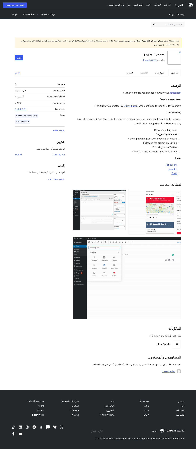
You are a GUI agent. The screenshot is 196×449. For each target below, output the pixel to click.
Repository (171, 164)
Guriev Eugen (131, 105)
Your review (58, 154)
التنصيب (144, 72)
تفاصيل (174, 72)
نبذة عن (181, 401)
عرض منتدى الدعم (56, 179)
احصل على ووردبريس (15, 5)
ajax (35, 116)
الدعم (17, 72)
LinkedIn (172, 169)
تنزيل (19, 57)
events (19, 116)
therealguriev (150, 60)
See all (18, 154)
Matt (40, 406)
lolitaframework (22, 122)
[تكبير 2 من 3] (122, 193)
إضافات (146, 410)
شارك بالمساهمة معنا (70, 401)
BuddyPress (38, 415)
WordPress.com (35, 401)
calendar (28, 116)
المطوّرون (110, 410)
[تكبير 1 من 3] (177, 193)
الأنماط (146, 415)
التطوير (130, 72)
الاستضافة (180, 410)
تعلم (112, 401)
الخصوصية (180, 415)
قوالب (146, 406)
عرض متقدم (59, 129)
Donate (74, 410)
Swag (75, 415)
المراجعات (160, 72)
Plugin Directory (177, 14)
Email (174, 173)
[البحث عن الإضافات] (154, 24)
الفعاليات (75, 406)
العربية (154, 431)
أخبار (183, 406)
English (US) (20, 109)
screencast (175, 92)
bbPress (40, 410)
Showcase (144, 401)
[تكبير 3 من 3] (177, 240)
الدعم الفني (109, 406)
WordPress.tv (106, 415)
